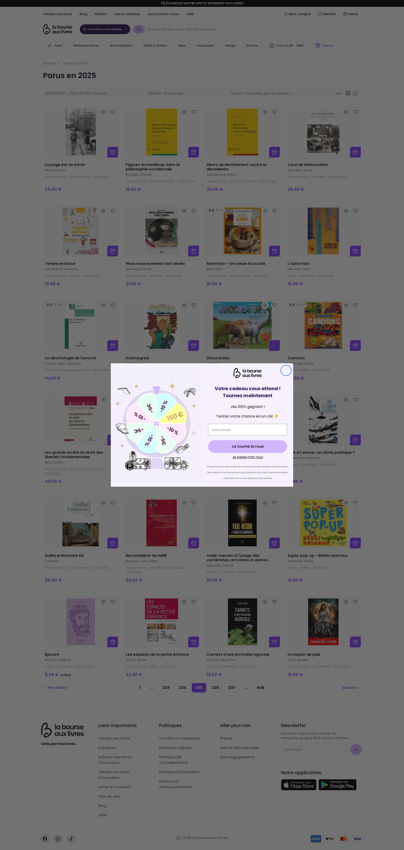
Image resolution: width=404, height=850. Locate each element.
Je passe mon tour (247, 457)
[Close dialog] (286, 370)
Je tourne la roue (247, 446)
